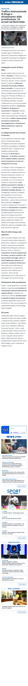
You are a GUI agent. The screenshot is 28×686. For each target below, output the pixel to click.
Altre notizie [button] (21, 486)
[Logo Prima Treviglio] (14, 2)
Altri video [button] (22, 584)
